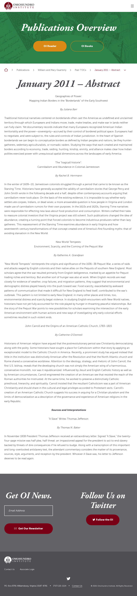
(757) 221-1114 (59, 586)
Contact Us (9, 569)
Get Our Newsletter (30, 528)
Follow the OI (104, 519)
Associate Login (27, 569)
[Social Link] (68, 578)
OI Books (87, 46)
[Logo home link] (19, 6)
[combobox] (33, 70)
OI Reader (50, 46)
